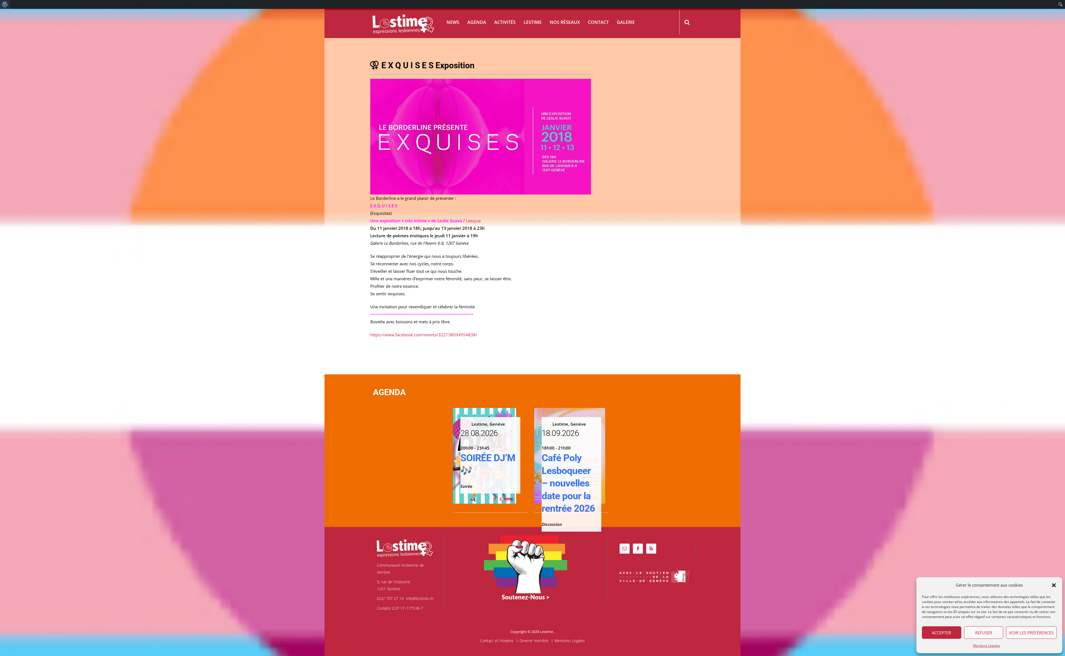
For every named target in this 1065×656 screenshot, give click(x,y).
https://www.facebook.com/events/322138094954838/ (423, 334)
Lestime (533, 22)
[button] (1054, 585)
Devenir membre (534, 640)
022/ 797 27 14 (390, 598)
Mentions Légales (986, 645)
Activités (505, 22)
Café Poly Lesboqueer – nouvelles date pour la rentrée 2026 (568, 483)
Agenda (476, 22)
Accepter (941, 632)
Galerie (626, 22)
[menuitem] (5, 4)
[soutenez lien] (525, 563)
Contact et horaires (497, 640)
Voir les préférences (1031, 632)
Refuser (983, 632)
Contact (598, 22)
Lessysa (473, 220)
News (453, 22)
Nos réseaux (565, 22)
